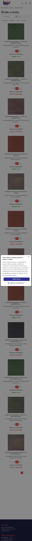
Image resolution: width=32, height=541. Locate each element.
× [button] (28, 257)
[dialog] (16, 270)
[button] (16, 283)
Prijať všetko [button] (16, 279)
